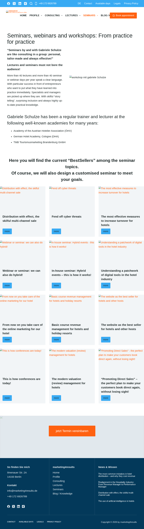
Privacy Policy (131, 3)
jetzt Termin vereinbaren (72, 431)
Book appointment (125, 15)
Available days (102, 3)
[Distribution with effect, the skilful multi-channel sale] (22, 199)
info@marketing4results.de (22, 490)
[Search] (31, 3)
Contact (88, 3)
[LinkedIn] (19, 3)
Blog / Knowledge (62, 493)
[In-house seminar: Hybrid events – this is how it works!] (72, 253)
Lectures (71, 15)
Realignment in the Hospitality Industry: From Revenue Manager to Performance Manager (117, 484)
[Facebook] (8, 3)
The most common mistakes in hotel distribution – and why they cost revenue (116, 475)
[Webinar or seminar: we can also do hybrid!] (22, 253)
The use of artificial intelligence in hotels (116, 501)
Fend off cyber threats (66, 216)
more (7, 231)
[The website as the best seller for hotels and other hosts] (121, 307)
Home (23, 15)
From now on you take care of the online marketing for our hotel (23, 329)
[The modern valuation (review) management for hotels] (72, 361)
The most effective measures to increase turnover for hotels (120, 221)
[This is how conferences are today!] (22, 361)
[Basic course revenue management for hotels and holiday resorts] (72, 307)
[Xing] (25, 3)
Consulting (52, 15)
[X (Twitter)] (14, 3)
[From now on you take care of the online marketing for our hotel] (22, 307)
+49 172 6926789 (47, 3)
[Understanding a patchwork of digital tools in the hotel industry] (121, 253)
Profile (34, 15)
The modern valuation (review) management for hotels (68, 383)
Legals (117, 3)
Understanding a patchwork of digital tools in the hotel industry (119, 275)
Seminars (89, 15)
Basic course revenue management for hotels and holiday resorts (70, 329)
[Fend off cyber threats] (72, 199)
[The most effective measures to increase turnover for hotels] (121, 199)
